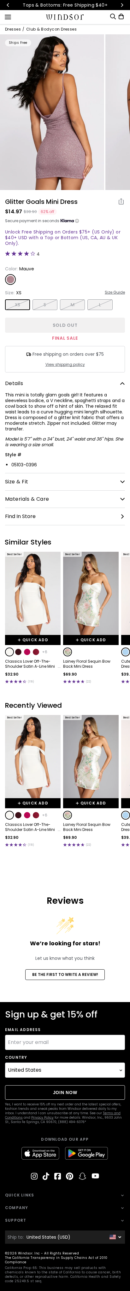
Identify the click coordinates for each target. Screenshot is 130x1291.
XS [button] (18, 305)
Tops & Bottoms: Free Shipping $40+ (64, 5)
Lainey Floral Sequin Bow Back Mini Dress (86, 664)
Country (16, 1057)
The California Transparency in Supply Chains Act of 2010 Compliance (56, 1260)
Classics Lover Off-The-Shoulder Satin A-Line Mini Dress (30, 664)
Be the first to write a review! (65, 974)
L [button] (100, 305)
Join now (65, 1092)
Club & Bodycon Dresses (51, 29)
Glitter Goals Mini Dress (41, 202)
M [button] (72, 305)
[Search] (112, 17)
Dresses (13, 29)
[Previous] (8, 5)
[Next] (122, 5)
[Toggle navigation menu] (8, 16)
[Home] (65, 17)
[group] (52, 112)
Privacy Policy (42, 1117)
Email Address (23, 1029)
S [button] (45, 305)
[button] (9, 652)
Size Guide (115, 292)
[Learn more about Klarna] (77, 221)
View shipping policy (65, 364)
